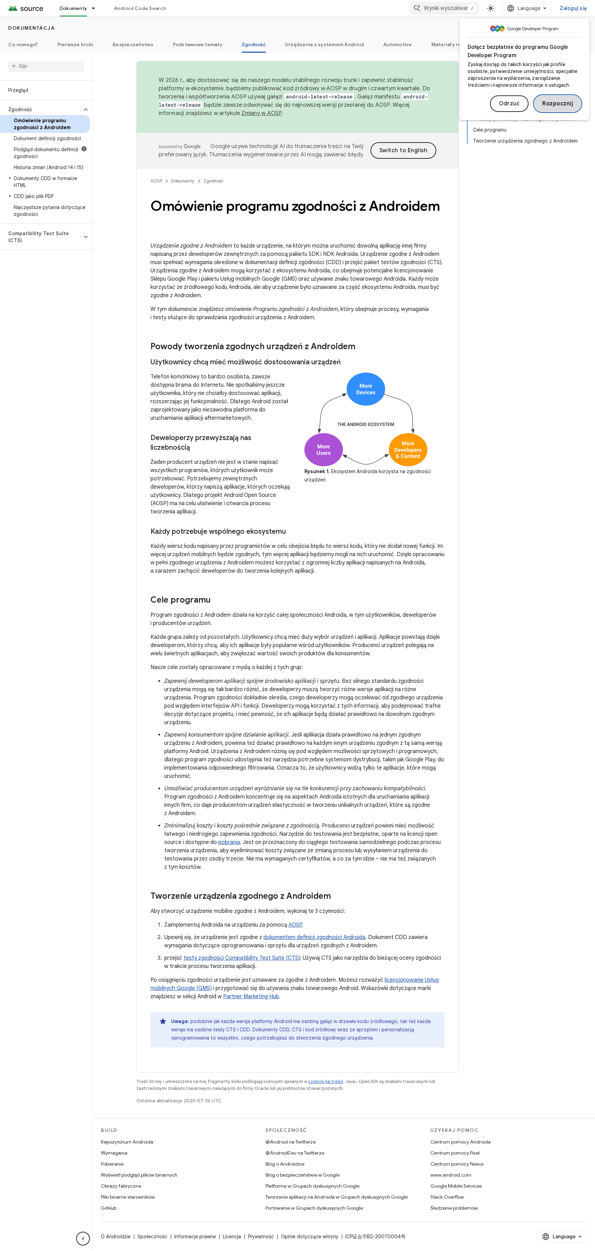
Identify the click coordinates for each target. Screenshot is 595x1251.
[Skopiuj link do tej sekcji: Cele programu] (218, 600)
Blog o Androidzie (284, 1164)
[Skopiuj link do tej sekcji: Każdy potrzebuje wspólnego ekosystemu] (293, 532)
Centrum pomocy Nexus (456, 1164)
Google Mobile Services (456, 1186)
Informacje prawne (195, 1236)
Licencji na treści (326, 1081)
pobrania (229, 842)
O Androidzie (116, 1236)
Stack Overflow (447, 1197)
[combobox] (444, 8)
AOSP (156, 181)
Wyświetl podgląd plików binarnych (139, 1175)
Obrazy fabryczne (121, 1186)
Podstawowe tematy (197, 44)
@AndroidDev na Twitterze (294, 1153)
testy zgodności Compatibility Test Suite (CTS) (242, 958)
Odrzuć (509, 103)
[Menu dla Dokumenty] (96, 8)
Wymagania (114, 1153)
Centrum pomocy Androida (460, 1142)
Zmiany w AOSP (261, 113)
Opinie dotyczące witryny (309, 1236)
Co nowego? (23, 44)
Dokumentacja (31, 28)
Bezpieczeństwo (133, 44)
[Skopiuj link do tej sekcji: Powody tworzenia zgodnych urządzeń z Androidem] (362, 347)
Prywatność (261, 1236)
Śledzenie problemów (454, 1208)
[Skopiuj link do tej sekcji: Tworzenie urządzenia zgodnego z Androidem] (338, 897)
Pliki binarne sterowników (128, 1197)
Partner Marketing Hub (251, 996)
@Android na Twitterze (290, 1142)
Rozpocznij (557, 103)
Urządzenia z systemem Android (324, 44)
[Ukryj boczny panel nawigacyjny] (83, 1238)
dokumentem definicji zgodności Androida (314, 937)
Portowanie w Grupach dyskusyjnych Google (314, 1208)
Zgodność (254, 44)
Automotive (397, 44)
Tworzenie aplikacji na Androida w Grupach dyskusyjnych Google (336, 1197)
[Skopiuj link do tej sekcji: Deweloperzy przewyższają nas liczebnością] (197, 448)
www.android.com (450, 1175)
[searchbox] (46, 66)
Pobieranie (112, 1164)
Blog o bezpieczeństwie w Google (302, 1175)
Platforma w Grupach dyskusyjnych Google (312, 1186)
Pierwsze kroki (76, 44)
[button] (41, 109)
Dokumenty (73, 8)
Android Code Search (140, 8)
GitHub (108, 1208)
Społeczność (152, 1236)
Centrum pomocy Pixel (455, 1153)
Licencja (232, 1236)
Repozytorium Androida (127, 1142)
